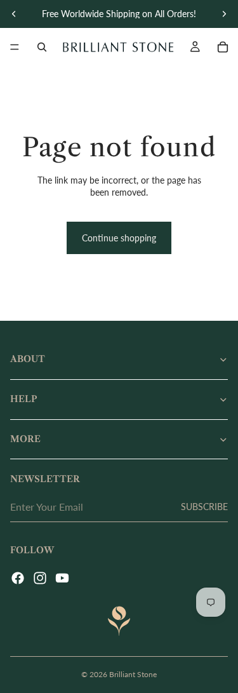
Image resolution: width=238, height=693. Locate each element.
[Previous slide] (14, 14)
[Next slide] (224, 14)
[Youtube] (62, 578)
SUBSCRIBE (204, 506)
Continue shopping (119, 237)
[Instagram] (40, 578)
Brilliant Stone (133, 674)
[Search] (42, 47)
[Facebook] (17, 578)
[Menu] (14, 47)
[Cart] (223, 47)
